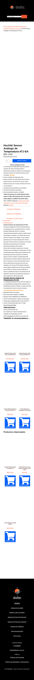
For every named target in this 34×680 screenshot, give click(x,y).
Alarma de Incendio (13, 26)
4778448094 (17, 646)
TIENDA (17, 603)
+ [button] (10, 160)
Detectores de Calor (15, 28)
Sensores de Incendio (21, 203)
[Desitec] (17, 10)
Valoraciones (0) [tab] (8, 222)
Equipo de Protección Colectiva (17, 622)
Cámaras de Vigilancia (17, 626)
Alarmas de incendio (17, 608)
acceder (10, 316)
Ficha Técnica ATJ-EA (10, 305)
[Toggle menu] (32, 12)
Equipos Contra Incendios (17, 612)
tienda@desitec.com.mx (17, 650)
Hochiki (11, 205)
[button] (2, 3)
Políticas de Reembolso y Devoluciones (17, 662)
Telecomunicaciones (17, 631)
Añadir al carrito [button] (10, 371)
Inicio (5, 26)
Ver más (12, 175)
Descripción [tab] (7, 220)
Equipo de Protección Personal (17, 617)
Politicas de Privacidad (17, 657)
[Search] (24, 16)
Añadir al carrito (22, 160)
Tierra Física (17, 636)
